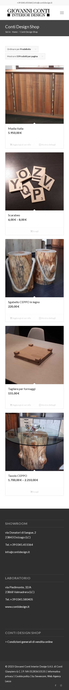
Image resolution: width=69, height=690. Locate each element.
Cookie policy (22, 676)
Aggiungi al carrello (21, 144)
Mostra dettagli (48, 144)
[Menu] (62, 12)
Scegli (36, 231)
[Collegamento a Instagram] (61, 685)
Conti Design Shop (22, 26)
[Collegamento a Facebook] (55, 685)
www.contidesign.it (17, 606)
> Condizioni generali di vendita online (29, 641)
